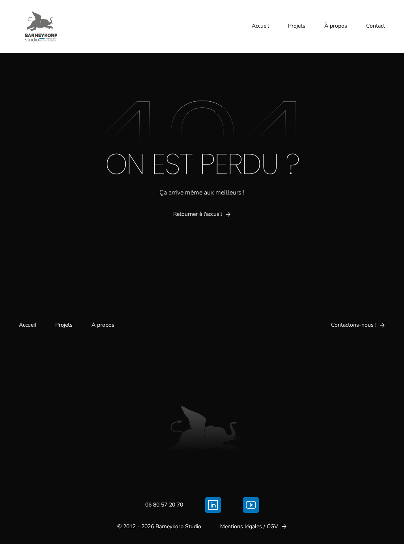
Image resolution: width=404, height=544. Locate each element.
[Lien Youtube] (251, 505)
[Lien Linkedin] (213, 505)
